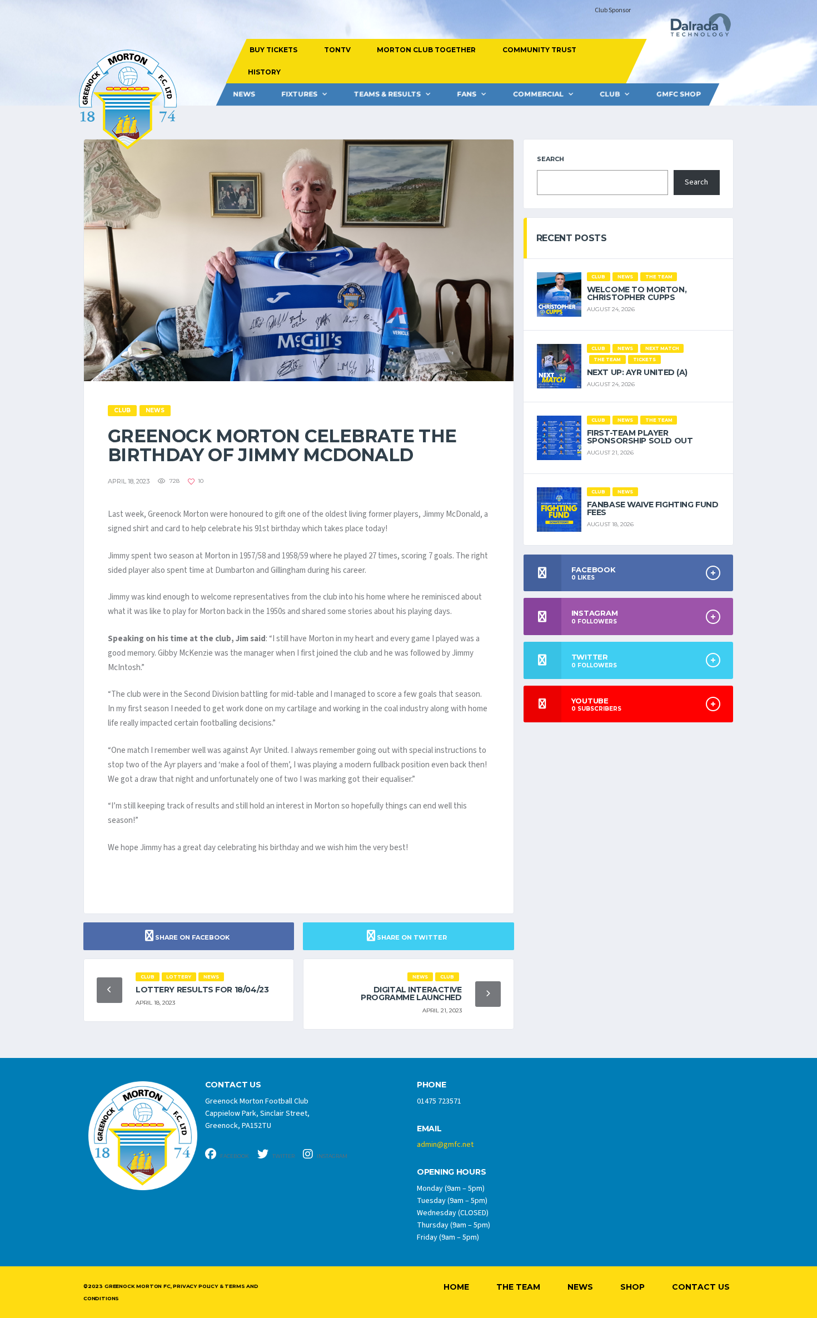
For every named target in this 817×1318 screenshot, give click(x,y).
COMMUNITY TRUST (539, 50)
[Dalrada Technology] (696, 28)
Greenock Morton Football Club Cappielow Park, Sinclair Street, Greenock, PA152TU (257, 1113)
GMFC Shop (678, 94)
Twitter (283, 1156)
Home (456, 1287)
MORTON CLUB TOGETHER (426, 50)
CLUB (610, 94)
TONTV (336, 50)
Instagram (331, 1156)
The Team (518, 1287)
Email (429, 1129)
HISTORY (263, 72)
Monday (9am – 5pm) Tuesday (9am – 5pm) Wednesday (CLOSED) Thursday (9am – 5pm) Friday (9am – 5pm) (453, 1213)
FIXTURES (299, 94)
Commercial (538, 94)
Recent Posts (571, 238)
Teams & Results (387, 94)
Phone (431, 1085)
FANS (466, 94)
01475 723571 (439, 1101)
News (244, 94)
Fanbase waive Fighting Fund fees (653, 508)
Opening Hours (451, 1172)
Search (550, 159)
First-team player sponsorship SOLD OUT (640, 437)
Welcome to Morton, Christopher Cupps (636, 293)
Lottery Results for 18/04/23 (202, 990)
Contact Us (701, 1287)
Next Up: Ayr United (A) (637, 372)
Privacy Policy (195, 1286)
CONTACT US (233, 1085)
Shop (632, 1287)
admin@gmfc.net (445, 1144)
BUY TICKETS (273, 50)
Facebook (234, 1156)
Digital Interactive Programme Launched (411, 993)
